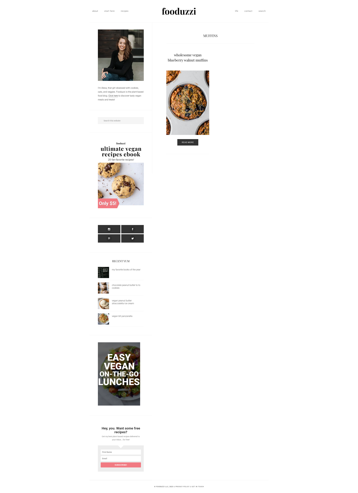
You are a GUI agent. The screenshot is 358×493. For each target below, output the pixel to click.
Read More (188, 142)
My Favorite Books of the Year (126, 269)
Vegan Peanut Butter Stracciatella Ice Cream (123, 302)
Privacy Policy (182, 487)
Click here (113, 95)
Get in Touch (198, 487)
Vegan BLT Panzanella (122, 316)
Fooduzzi (179, 11)
